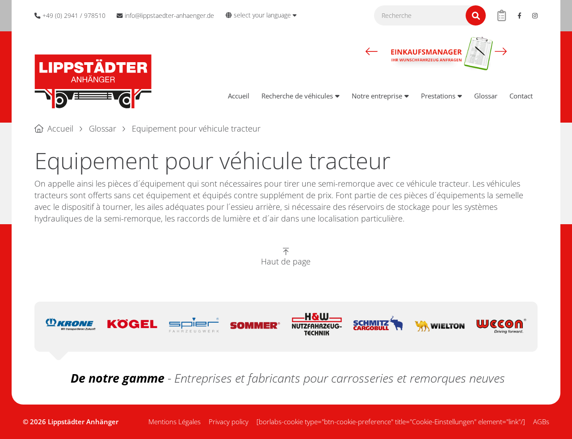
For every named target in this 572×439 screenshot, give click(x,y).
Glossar (485, 95)
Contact (521, 95)
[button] (372, 51)
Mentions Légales (174, 421)
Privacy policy (228, 421)
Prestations (438, 95)
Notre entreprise (377, 95)
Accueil (238, 95)
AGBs (541, 421)
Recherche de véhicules (297, 95)
